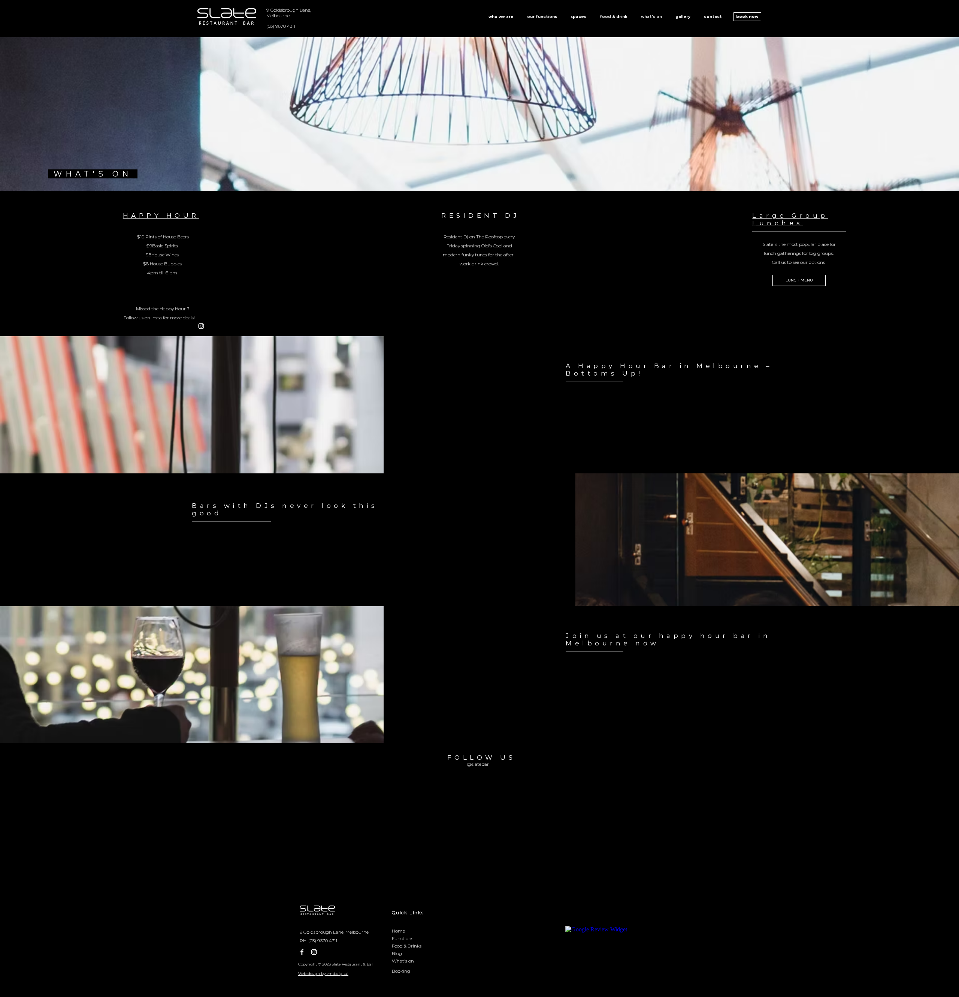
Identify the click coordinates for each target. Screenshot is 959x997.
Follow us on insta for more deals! (160, 317)
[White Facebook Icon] (302, 952)
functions (322, 549)
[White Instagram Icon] (201, 326)
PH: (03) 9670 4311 (318, 940)
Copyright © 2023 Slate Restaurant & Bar (335, 964)
